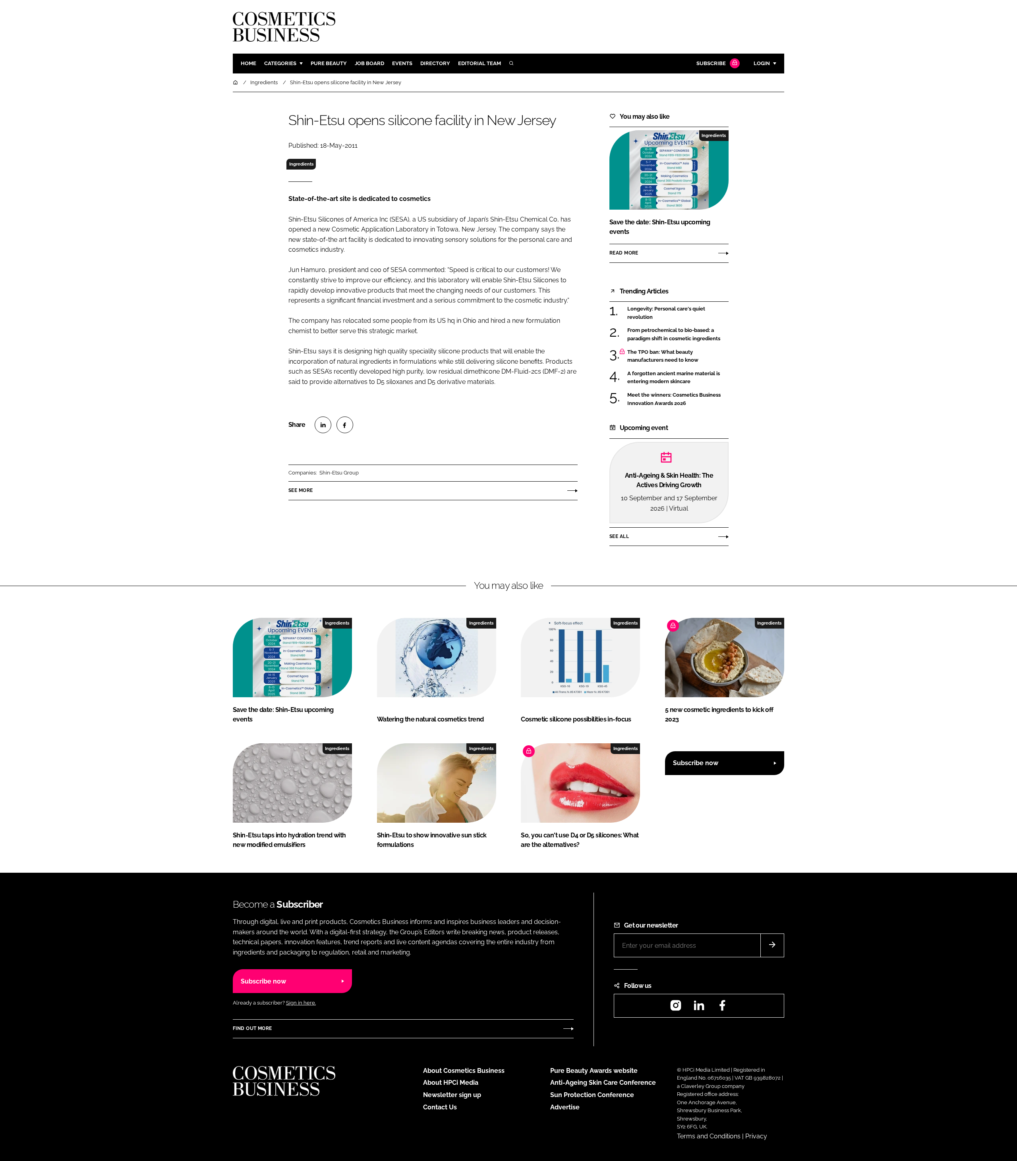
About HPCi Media (450, 1082)
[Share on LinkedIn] (323, 425)
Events (402, 63)
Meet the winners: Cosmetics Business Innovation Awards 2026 (678, 399)
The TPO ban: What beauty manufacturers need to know (678, 356)
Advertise (565, 1107)
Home (248, 63)
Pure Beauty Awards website (594, 1070)
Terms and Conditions (709, 1136)
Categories (280, 63)
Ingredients (301, 164)
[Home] (236, 82)
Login (762, 63)
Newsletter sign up (452, 1095)
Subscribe (711, 63)
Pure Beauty (329, 63)
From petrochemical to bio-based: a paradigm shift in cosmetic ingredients (678, 334)
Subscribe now (695, 763)
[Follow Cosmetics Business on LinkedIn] (698, 1008)
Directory (435, 63)
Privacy (756, 1136)
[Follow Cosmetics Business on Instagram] (675, 1008)
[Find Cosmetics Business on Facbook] (722, 1008)
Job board (369, 63)
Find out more (252, 1028)
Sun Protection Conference (592, 1095)
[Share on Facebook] (344, 425)
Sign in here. (301, 1003)
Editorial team (479, 63)
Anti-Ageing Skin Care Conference (603, 1082)
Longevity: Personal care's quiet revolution (678, 313)
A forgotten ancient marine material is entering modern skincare (678, 378)
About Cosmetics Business (464, 1070)
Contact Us (440, 1107)
